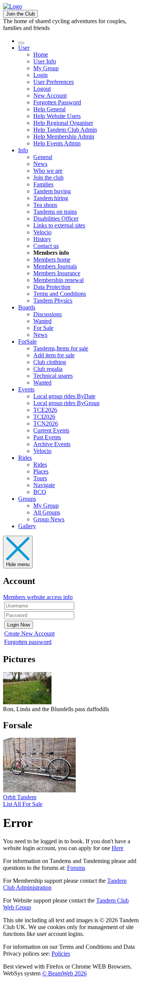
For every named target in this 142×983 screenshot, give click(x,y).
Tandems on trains (55, 211)
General (42, 157)
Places (40, 471)
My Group (46, 68)
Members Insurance (56, 273)
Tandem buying (52, 191)
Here (117, 848)
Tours (40, 478)
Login (40, 75)
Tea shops (45, 205)
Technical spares (53, 375)
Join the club (48, 177)
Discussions (47, 314)
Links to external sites (59, 225)
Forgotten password (27, 642)
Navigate (44, 485)
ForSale (27, 341)
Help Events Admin (57, 143)
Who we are (47, 170)
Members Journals (55, 266)
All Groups (46, 512)
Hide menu (18, 564)
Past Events (47, 437)
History (42, 239)
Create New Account (29, 633)
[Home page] (12, 6)
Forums (76, 868)
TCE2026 (45, 410)
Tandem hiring (50, 198)
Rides (25, 457)
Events (26, 389)
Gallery (27, 526)
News (40, 164)
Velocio (42, 232)
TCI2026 (44, 416)
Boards (26, 307)
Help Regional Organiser (63, 123)
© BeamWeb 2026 (64, 973)
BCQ (39, 492)
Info (23, 150)
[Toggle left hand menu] (21, 43)
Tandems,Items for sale (60, 348)
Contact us (46, 246)
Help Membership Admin (63, 136)
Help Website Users (57, 116)
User (24, 47)
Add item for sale (54, 355)
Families (43, 184)
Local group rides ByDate (64, 396)
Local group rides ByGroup (66, 403)
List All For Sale (22, 804)
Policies (60, 953)
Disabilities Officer (55, 218)
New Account (50, 95)
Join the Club (20, 14)
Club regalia (47, 369)
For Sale (43, 328)
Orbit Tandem (19, 797)
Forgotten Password (57, 102)
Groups (27, 498)
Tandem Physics (52, 300)
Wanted (42, 321)
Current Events (51, 430)
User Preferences (53, 82)
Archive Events (51, 444)
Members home (51, 259)
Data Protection (51, 287)
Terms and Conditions (59, 293)
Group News (48, 519)
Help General (49, 109)
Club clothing (49, 362)
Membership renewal (58, 280)
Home (40, 54)
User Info (44, 61)
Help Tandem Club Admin (65, 129)
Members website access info (38, 597)
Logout (42, 88)
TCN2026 (45, 423)
